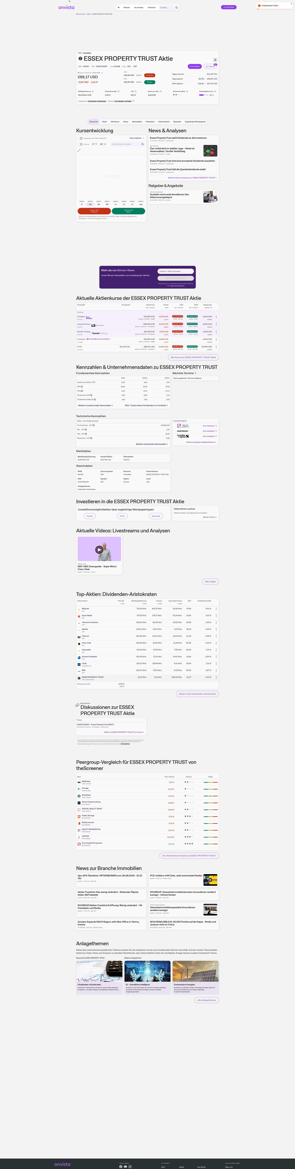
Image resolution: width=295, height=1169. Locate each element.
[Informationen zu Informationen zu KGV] (82, 386)
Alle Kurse (115, 121)
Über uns (229, 1167)
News (125, 121)
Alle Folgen (210, 581)
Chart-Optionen (135, 138)
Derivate (156, 516)
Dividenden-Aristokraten (97, 101)
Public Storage (88, 815)
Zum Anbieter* (209, 426)
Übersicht (93, 121)
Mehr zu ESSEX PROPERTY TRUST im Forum (123, 732)
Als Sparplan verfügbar (123, 101)
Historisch (150, 121)
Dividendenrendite (111, 91)
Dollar (181, 1167)
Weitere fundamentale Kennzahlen (94, 405)
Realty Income (88, 822)
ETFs (122, 516)
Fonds (90, 516)
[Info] (92, 91)
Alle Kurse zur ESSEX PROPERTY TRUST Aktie (193, 357)
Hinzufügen (195, 66)
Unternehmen (164, 121)
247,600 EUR (192, 316)
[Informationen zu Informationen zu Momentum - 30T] (91, 438)
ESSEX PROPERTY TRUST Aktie (102, 14)
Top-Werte (201, 1167)
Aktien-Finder (209, 517)
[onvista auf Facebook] (120, 1167)
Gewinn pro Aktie (153, 91)
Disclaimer (125, 743)
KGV (132, 91)
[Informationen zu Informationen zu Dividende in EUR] (91, 395)
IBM (83, 670)
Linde (84, 663)
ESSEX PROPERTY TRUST (93, 677)
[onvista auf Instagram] (130, 1167)
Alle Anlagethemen (206, 1000)
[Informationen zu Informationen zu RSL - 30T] (86, 429)
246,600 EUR (177, 324)
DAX (163, 1167)
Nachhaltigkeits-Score (206, 91)
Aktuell (127, 7)
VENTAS (85, 836)
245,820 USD (177, 346)
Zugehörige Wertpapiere (195, 121)
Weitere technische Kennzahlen (151, 444)
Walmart (85, 608)
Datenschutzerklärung (177, 286)
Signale (211, 66)
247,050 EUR (177, 331)
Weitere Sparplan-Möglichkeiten (200, 442)
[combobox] (127, 144)
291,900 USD (192, 346)
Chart (104, 121)
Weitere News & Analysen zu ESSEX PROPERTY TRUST (191, 178)
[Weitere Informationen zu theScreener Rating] (177, 95)
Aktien (89, 14)
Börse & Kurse (80, 14)
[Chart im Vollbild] (79, 150)
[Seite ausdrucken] (215, 60)
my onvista (138, 7)
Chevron (85, 636)
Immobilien (87, 53)
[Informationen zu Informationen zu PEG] (82, 391)
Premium (152, 7)
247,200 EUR (192, 324)
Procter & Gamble (89, 656)
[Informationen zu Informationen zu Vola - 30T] (86, 434)
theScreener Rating (179, 91)
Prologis (85, 788)
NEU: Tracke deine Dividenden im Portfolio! (145, 405)
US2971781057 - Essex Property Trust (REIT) (95, 724)
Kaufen (149, 82)
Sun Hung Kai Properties (92, 843)
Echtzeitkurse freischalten (99, 339)
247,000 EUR (177, 316)
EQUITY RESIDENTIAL (91, 829)
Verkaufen (149, 75)
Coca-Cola (86, 643)
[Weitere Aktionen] (216, 316)
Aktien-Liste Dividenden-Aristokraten (197, 694)
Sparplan (177, 121)
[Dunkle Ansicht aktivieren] (69, 1)
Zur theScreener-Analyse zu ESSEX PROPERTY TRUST (189, 855)
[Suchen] (177, 8)
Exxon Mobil (87, 615)
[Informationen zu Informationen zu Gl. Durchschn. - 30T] (94, 425)
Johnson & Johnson (90, 622)
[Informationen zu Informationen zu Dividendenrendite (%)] (95, 399)
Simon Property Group (91, 802)
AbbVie (85, 629)
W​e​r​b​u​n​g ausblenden (167, 31)
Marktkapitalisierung (84, 91)
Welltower (86, 781)
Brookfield (86, 795)
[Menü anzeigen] (118, 7)
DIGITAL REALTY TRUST (92, 808)
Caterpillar (86, 649)
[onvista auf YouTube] (125, 1167)
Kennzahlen (137, 121)
